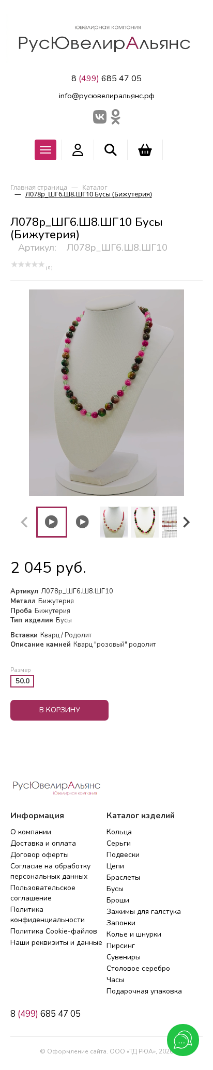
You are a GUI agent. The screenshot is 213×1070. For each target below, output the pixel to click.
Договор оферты (39, 855)
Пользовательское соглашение (42, 893)
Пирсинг (120, 946)
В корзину (59, 710)
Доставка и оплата (43, 843)
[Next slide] (185, 522)
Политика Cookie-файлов (53, 931)
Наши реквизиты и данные (56, 942)
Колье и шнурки (133, 934)
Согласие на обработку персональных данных (50, 871)
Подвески (123, 855)
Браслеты (123, 877)
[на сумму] (145, 150)
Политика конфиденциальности (47, 915)
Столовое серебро (138, 968)
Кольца (119, 832)
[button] (51, 522)
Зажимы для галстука (143, 911)
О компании (30, 832)
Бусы (115, 889)
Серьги (118, 843)
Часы (115, 980)
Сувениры (123, 957)
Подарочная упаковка (144, 991)
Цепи (115, 866)
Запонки (120, 923)
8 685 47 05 (106, 78)
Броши (117, 900)
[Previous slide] (25, 522)
